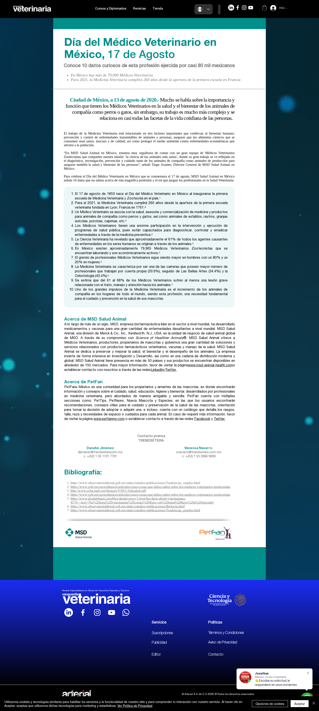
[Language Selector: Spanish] (203, 9)
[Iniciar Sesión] (269, 8)
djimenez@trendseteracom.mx (100, 452)
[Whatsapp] (126, 612)
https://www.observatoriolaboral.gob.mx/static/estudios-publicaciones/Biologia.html (128, 506)
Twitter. (219, 419)
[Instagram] (244, 8)
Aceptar (299, 703)
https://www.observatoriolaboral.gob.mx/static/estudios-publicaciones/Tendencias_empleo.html (135, 483)
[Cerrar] (313, 704)
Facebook (202, 419)
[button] (111, 9)
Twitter (170, 370)
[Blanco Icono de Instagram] (97, 612)
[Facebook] (238, 8)
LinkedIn (157, 370)
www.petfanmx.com (109, 419)
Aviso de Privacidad (222, 643)
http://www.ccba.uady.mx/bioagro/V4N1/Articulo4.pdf (108, 490)
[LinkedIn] (231, 8)
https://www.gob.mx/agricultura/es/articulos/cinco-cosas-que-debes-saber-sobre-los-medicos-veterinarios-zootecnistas (150, 487)
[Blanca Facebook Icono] (83, 612)
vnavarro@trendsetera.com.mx (198, 452)
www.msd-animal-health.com (210, 365)
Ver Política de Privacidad (134, 705)
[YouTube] (251, 8)
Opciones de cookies (270, 703)
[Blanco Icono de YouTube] (111, 612)
